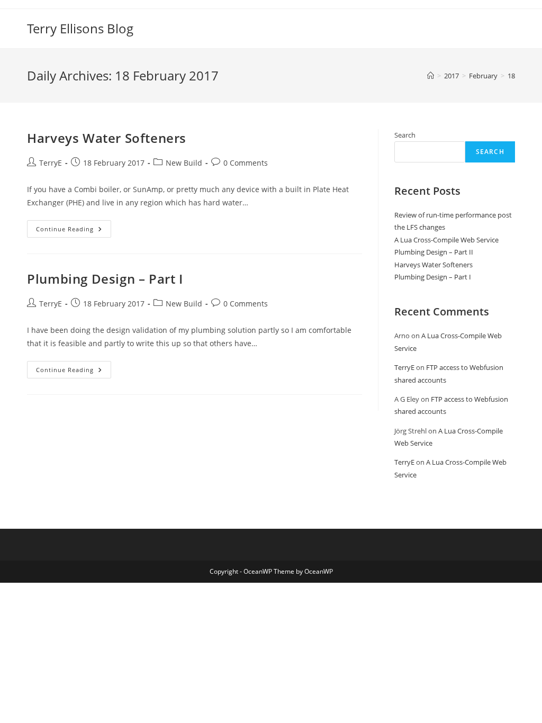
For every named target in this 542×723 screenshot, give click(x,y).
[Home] (430, 75)
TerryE (50, 163)
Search (404, 135)
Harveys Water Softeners (106, 138)
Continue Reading (73, 231)
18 (511, 75)
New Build (184, 163)
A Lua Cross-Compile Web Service (446, 240)
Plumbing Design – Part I (105, 278)
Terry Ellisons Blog (80, 28)
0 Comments (245, 163)
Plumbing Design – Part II (433, 252)
